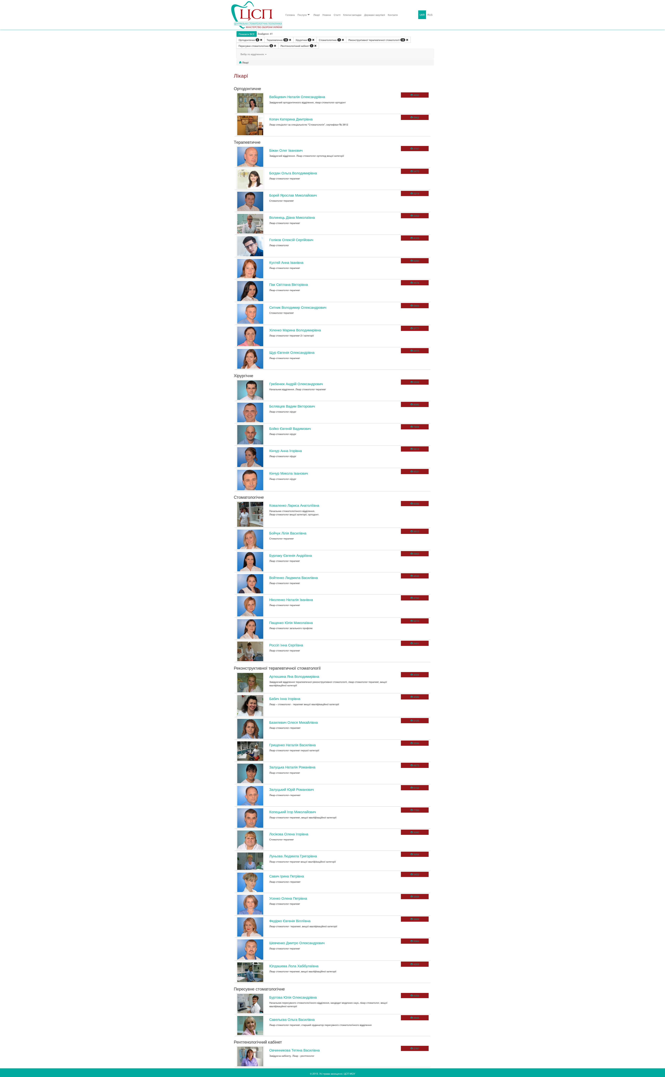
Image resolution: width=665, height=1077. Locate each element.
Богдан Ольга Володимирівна (293, 172)
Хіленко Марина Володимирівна (295, 329)
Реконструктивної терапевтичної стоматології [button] (376, 40)
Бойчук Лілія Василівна (287, 532)
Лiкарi (316, 14)
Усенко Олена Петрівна (288, 898)
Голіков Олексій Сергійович (291, 239)
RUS (429, 14)
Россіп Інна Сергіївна (286, 644)
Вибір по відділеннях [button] (253, 54)
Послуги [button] (302, 14)
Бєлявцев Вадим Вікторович (292, 406)
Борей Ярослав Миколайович (293, 195)
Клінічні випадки (352, 14)
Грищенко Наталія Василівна (292, 744)
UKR (422, 14)
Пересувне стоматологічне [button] (255, 45)
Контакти (393, 14)
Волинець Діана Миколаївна (292, 217)
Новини (326, 14)
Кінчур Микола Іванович (288, 473)
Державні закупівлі (374, 14)
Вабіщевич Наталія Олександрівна (297, 96)
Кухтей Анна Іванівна (286, 262)
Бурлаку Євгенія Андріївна (290, 555)
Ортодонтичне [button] (248, 40)
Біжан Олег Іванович (286, 150)
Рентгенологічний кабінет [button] (296, 45)
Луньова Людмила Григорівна (293, 855)
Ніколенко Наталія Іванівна (291, 599)
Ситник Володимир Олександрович (297, 307)
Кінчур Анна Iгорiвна (285, 450)
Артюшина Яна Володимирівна (294, 676)
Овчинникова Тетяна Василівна (294, 1050)
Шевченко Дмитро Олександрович (297, 942)
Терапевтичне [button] (277, 40)
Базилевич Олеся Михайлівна (293, 722)
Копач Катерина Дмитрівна (291, 119)
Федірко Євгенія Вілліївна (290, 920)
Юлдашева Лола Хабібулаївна (293, 965)
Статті (337, 14)
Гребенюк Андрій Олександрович (296, 383)
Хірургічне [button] (303, 40)
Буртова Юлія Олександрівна (293, 997)
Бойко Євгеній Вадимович (290, 428)
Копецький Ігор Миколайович (292, 811)
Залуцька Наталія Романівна (292, 766)
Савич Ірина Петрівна (286, 876)
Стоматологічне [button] (329, 40)
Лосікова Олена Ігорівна (288, 833)
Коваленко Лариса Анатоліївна (294, 505)
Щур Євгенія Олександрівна (291, 352)
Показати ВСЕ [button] (247, 34)
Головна (290, 14)
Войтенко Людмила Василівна (293, 577)
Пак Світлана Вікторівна (288, 284)
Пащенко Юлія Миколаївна (291, 622)
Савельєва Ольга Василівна (292, 1019)
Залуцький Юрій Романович (291, 789)
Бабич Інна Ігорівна (284, 698)
